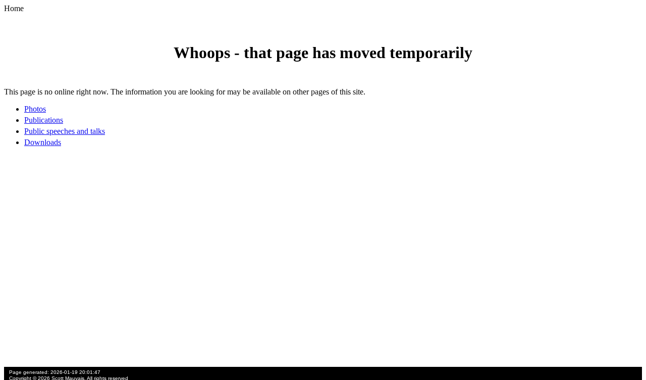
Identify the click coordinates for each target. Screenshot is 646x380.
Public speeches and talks (64, 131)
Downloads (42, 142)
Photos (35, 109)
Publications (43, 120)
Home (14, 8)
